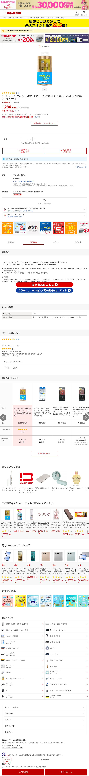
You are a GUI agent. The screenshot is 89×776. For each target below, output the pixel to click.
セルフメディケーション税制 (11, 745)
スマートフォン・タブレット (18, 18)
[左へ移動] (3, 417)
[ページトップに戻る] (85, 768)
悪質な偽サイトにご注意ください (12, 748)
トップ (4, 18)
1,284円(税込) (22, 423)
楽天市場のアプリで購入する (44, 123)
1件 (18, 339)
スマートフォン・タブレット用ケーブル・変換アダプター (48, 18)
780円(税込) (62, 423)
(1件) (17, 93)
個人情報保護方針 (41, 767)
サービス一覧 (6, 767)
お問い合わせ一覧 (16, 767)
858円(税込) (42, 423)
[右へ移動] (86, 417)
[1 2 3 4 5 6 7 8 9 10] (29, 139)
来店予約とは (79, 167)
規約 (86, 167)
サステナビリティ (29, 767)
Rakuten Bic (14, 13)
